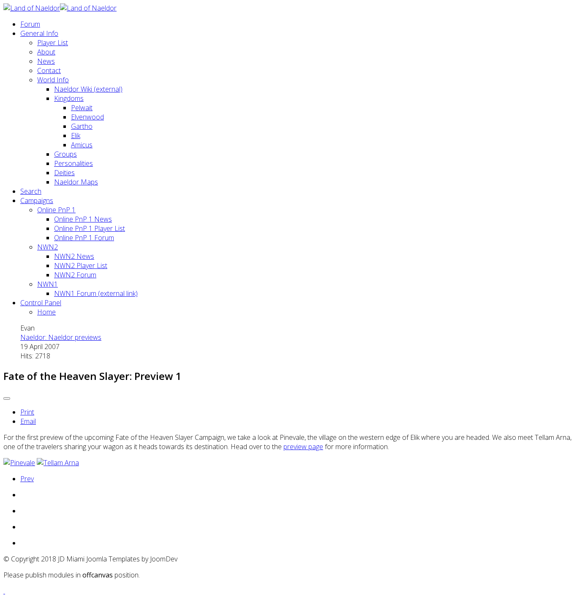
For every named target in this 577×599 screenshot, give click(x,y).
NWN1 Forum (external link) (96, 293)
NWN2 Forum (75, 274)
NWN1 (47, 284)
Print (27, 412)
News (46, 61)
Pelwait (82, 107)
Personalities (73, 163)
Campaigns (36, 200)
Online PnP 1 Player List (89, 228)
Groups (65, 154)
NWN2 (47, 247)
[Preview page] (19, 462)
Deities (64, 172)
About (46, 52)
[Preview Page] (58, 462)
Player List (52, 42)
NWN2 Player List (80, 265)
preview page (303, 446)
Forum (30, 24)
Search (30, 191)
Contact (49, 70)
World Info (53, 79)
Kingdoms (69, 98)
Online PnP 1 (56, 209)
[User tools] (6, 398)
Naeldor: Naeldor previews (60, 337)
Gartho (82, 126)
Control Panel (40, 302)
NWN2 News (74, 256)
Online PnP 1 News (83, 219)
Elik (75, 135)
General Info (39, 33)
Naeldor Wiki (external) (88, 89)
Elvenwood (87, 117)
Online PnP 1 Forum (84, 237)
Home (46, 312)
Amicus (82, 144)
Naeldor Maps (76, 182)
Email (28, 421)
